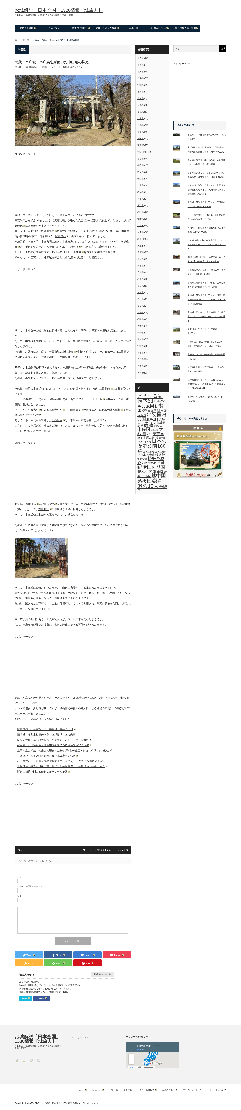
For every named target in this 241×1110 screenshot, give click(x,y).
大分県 (140, 339)
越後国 (144, 481)
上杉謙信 (67, 351)
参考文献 (127, 1090)
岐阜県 (140, 192)
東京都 (140, 145)
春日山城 (54, 351)
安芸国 (158, 433)
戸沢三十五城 (144, 442)
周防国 (148, 426)
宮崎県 (140, 346)
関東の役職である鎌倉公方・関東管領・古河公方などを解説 (53, 739)
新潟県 (140, 105)
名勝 (140, 426)
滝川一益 (97, 399)
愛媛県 (140, 312)
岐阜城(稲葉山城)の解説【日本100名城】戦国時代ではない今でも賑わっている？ (207, 244)
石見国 (158, 463)
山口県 (140, 286)
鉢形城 (48, 257)
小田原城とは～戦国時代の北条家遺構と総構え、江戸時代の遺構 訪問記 (60, 761)
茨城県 (140, 112)
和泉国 (158, 425)
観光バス (145, 471)
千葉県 (140, 132)
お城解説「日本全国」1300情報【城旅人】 (59, 10)
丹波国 (148, 405)
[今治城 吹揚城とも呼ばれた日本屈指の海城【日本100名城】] (179, 228)
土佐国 (143, 429)
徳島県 (140, 292)
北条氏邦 (115, 409)
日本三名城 (148, 451)
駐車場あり (34, 67)
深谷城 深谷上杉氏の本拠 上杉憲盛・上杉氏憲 (46, 734)
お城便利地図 (27, 28)
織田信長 (75, 409)
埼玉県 (18, 67)
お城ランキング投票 (106, 28)
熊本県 (140, 353)
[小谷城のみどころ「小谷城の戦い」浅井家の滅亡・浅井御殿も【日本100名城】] (179, 174)
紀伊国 (144, 467)
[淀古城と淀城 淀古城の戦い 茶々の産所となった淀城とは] (179, 368)
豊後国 (158, 471)
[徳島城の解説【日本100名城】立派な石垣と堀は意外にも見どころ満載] (179, 284)
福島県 (140, 92)
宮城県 (140, 85)
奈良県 (140, 232)
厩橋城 (101, 367)
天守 (149, 434)
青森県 (140, 65)
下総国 (150, 401)
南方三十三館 (145, 422)
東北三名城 (142, 459)
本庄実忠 (67, 241)
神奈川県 (141, 152)
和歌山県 (141, 239)
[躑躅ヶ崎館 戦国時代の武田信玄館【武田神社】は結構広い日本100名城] (179, 257)
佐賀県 (140, 326)
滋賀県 (140, 219)
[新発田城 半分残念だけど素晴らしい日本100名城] (179, 330)
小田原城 (65, 356)
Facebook (40, 998)
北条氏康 (67, 257)
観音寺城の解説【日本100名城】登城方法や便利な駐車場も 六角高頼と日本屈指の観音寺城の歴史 (207, 189)
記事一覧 (133, 28)
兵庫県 (140, 252)
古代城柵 (159, 422)
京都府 (140, 225)
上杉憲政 (73, 246)
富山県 (140, 199)
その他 (140, 373)
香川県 (140, 299)
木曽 (162, 455)
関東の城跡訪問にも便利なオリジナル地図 (42, 771)
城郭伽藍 (154, 430)
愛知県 (140, 179)
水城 (150, 463)
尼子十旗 (143, 437)
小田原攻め (48, 503)
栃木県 (140, 118)
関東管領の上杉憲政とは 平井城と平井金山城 (45, 729)
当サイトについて (217, 1090)
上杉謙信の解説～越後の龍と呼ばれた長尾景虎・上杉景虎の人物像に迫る (61, 766)
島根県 (140, 279)
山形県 (140, 98)
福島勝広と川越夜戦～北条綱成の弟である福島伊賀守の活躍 (53, 745)
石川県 (140, 205)
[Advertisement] (73, 180)
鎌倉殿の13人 (149, 483)
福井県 (140, 212)
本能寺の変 (55, 409)
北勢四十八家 (155, 419)
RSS (38, 1060)
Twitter (25, 998)
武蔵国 (44, 67)
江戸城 (29, 525)
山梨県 (140, 158)
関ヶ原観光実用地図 (185, 28)
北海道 (140, 58)
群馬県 (140, 125)
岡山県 (140, 266)
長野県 (140, 165)
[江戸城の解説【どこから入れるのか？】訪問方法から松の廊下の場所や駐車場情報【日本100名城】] (179, 380)
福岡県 (140, 319)
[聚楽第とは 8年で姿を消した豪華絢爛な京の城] (179, 354)
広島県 (140, 272)
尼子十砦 (153, 437)
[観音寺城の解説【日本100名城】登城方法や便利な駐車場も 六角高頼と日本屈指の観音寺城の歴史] (179, 185)
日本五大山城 (149, 455)
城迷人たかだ (76, 67)
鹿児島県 (141, 359)
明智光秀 (33, 409)
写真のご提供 (168, 1090)
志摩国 (162, 438)
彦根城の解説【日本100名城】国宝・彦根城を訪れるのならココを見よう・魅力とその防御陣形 (207, 299)
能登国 (158, 467)
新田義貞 (49, 230)
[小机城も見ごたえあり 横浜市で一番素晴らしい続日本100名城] (179, 270)
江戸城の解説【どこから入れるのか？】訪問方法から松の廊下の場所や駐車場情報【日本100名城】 (207, 384)
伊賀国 (146, 410)
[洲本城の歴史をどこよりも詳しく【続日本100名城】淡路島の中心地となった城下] (179, 313)
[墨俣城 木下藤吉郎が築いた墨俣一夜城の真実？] (179, 135)
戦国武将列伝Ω (159, 28)
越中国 (158, 475)
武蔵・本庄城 (23, 215)
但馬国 (162, 410)
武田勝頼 (104, 388)
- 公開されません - (29, 886)
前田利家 (43, 509)
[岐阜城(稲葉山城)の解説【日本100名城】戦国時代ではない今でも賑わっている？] (179, 241)
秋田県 (140, 71)
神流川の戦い (52, 425)
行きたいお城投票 (145, 1090)
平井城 (77, 252)
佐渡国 (141, 415)
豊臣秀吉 (31, 503)
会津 (153, 410)
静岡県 (140, 172)
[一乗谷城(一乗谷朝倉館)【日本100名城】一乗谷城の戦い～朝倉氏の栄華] (179, 343)
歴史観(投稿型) (79, 28)
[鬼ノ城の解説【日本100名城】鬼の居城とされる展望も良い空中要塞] (179, 161)
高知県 (140, 306)
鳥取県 (140, 259)
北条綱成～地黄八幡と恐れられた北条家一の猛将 (46, 755)
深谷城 (48, 718)
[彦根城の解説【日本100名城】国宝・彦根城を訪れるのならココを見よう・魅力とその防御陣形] (179, 296)
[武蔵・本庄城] (41, 577)
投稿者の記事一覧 (102, 974)
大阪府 (140, 245)
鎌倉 (33, 220)
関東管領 (60, 236)
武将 (145, 462)
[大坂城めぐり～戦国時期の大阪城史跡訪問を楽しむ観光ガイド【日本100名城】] (179, 148)
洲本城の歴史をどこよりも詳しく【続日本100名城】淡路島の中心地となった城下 (207, 316)
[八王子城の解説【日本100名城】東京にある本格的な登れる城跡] (179, 216)
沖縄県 (140, 366)
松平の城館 (150, 460)
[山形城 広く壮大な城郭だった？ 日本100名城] (179, 397)
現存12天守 (54, 28)
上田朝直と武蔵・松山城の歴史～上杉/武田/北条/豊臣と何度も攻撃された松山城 (64, 750)
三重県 (140, 185)
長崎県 (140, 332)
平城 (26, 67)
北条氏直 (57, 420)
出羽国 (154, 414)
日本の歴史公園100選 (152, 446)
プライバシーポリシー (193, 1090)
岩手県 (140, 78)
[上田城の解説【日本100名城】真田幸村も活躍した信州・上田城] (179, 202)
